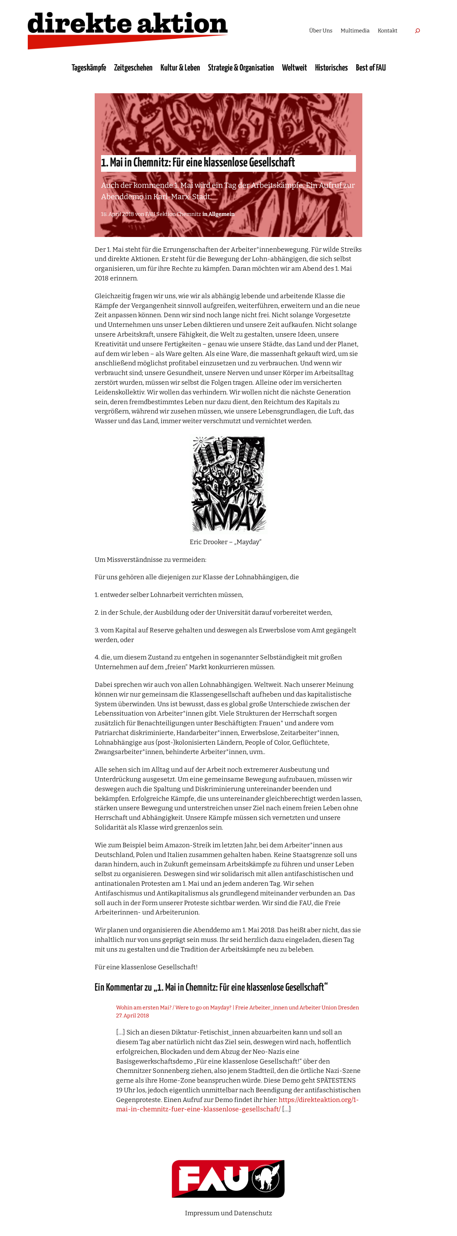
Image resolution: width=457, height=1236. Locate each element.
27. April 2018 (132, 1015)
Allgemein (221, 214)
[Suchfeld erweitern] (417, 30)
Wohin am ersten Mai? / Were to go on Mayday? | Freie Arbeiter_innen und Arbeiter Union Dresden (237, 1007)
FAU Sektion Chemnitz (173, 214)
